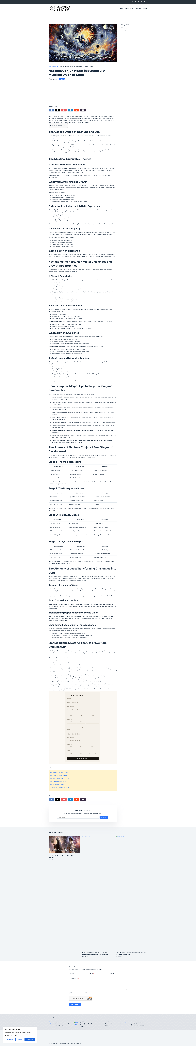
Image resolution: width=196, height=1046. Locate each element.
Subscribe (104, 817)
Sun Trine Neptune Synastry (58, 784)
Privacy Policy (129, 8)
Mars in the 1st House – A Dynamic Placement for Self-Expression (113, 1024)
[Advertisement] (83, 94)
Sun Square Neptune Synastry (59, 775)
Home (50, 16)
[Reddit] (76, 110)
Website (112, 973)
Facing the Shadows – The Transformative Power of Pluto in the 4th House (62, 1024)
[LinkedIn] (70, 110)
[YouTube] (144, 1)
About (122, 8)
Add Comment (74, 978)
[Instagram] (138, 1)
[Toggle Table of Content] (64, 125)
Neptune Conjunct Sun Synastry (59, 787)
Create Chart (65, 1)
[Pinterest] (141, 1)
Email (92, 973)
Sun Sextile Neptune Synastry (58, 781)
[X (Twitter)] (135, 1)
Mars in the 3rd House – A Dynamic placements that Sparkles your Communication (139, 1024)
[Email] (83, 110)
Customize (10, 1039)
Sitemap (145, 8)
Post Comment (75, 1004)
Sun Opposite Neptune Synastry (59, 778)
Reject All (20, 1039)
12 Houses (55, 16)
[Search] (146, 1)
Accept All (30, 1039)
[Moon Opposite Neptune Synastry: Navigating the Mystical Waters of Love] (131, 893)
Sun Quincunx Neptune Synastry (59, 772)
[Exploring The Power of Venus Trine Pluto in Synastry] (64, 844)
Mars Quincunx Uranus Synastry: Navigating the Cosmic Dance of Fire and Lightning (87, 1023)
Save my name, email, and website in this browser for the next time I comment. (90, 992)
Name (72, 973)
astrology (51, 138)
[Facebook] (132, 1)
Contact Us (138, 8)
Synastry (63, 16)
